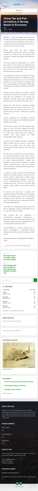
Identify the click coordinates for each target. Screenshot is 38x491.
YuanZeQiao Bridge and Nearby (15, 385)
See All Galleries (7, 369)
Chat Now (11, 463)
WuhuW (19, 245)
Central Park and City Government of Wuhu (18, 381)
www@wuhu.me (10, 459)
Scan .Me (9, 461)
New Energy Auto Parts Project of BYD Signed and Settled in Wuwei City (10, 269)
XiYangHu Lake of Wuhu (12, 389)
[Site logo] (19, 5)
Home (5, 29)
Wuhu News (26, 245)
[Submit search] (35, 280)
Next (4, 263)
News (10, 29)
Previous (6, 253)
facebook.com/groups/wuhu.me (10, 472)
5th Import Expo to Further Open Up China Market (10, 257)
